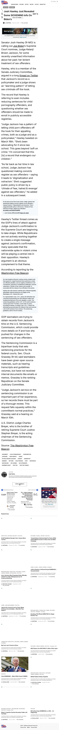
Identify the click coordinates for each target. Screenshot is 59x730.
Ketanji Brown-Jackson (9, 458)
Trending (43, 611)
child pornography (15, 454)
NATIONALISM (15, 708)
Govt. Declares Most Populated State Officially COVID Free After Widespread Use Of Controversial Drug (14, 577)
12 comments (23, 616)
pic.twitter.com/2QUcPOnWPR (11, 210)
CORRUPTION (10, 497)
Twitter (15, 465)
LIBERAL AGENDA (11, 501)
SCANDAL (12, 7)
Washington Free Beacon (14, 273)
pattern (11, 460)
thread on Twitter (28, 75)
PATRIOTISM (22, 708)
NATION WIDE (13, 573)
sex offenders (23, 463)
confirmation (27, 454)
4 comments (52, 576)
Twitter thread (24, 465)
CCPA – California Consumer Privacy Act (28, 725)
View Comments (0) (19, 484)
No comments (25, 22)
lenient (20, 458)
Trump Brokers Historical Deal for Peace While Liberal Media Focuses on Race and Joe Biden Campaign (43, 539)
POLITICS (6, 7)
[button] (53, 1)
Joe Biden (18, 46)
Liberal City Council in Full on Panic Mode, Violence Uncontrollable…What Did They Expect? (12, 609)
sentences (33, 460)
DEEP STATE (10, 498)
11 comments (22, 545)
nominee (4, 460)
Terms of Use (23, 727)
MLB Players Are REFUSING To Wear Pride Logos (44, 648)
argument (5, 454)
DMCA (28, 727)
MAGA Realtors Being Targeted (39, 676)
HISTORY (43, 535)
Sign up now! (23, 37)
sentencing (5, 463)
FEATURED (9, 500)
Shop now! (50, 504)
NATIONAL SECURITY (12, 535)
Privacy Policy (34, 727)
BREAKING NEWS (11, 495)
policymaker (19, 460)
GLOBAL (38, 535)
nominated (27, 458)
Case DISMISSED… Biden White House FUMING (14, 676)
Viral (55, 646)
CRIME (32, 567)
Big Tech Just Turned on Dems (9, 645)
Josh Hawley (13, 456)
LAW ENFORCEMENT (9, 605)
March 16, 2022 (24, 213)
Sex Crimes (14, 463)
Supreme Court (6, 465)
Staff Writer (12, 474)
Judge (20, 456)
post (26, 460)
